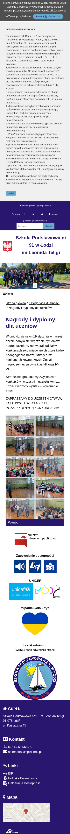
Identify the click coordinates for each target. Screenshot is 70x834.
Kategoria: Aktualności (44, 303)
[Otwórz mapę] (26, 812)
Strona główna (28, 206)
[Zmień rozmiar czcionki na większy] (33, 214)
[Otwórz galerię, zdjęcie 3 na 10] (20, 446)
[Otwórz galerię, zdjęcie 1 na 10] (20, 426)
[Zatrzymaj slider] (35, 285)
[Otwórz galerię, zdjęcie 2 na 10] (50, 426)
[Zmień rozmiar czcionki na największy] (42, 214)
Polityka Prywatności (22, 778)
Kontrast (54, 214)
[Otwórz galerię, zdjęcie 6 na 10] (50, 467)
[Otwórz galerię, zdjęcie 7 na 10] (20, 488)
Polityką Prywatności (31, 6)
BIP (10, 773)
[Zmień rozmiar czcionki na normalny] (24, 214)
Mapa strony (45, 206)
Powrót (13, 522)
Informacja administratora (35, 221)
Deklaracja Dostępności (24, 783)
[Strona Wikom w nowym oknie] (12, 831)
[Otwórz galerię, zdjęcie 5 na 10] (20, 467)
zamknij (11, 193)
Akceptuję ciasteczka (48, 16)
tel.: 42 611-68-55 (19, 747)
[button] (4, 276)
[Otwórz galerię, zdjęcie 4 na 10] (50, 446)
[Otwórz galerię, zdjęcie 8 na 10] (50, 488)
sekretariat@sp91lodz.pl (24, 752)
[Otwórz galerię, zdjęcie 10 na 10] (50, 509)
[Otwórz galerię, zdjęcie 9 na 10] (20, 509)
